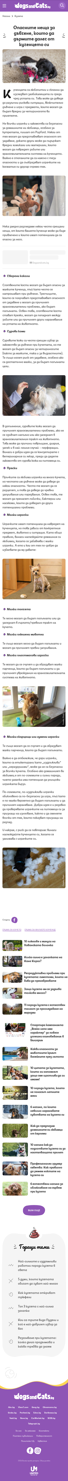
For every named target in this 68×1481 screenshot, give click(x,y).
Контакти (44, 1430)
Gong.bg (35, 1407)
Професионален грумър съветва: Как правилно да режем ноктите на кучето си (46, 1169)
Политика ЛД (27, 1440)
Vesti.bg (13, 1418)
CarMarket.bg (37, 1418)
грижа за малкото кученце (40, 929)
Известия (42, 1440)
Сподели (6, 919)
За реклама (30, 1430)
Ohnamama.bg (50, 1407)
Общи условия (45, 1460)
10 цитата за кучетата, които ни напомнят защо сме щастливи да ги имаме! (47, 1073)
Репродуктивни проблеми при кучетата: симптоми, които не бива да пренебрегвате (46, 976)
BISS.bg (51, 1418)
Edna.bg (37, 1412)
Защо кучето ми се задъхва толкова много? (42, 991)
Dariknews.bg (50, 1412)
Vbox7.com (23, 1407)
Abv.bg (11, 1407)
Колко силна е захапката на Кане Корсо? (43, 959)
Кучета (19, 15)
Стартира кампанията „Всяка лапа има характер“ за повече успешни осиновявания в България (47, 1032)
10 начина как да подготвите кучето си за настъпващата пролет (48, 1148)
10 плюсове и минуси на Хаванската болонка (39, 943)
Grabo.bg (12, 1412)
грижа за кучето (11, 929)
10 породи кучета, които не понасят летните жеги (47, 1091)
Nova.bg (24, 1418)
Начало (6, 15)
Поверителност (44, 1435)
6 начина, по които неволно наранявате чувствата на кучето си (47, 1110)
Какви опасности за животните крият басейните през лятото (47, 1052)
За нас (19, 1430)
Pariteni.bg (25, 1412)
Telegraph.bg (34, 1423)
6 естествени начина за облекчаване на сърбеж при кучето (46, 1187)
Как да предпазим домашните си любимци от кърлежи (46, 1129)
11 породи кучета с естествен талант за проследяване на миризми (44, 1008)
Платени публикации (23, 1435)
